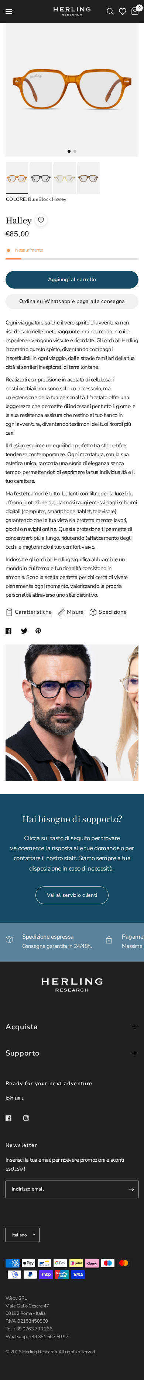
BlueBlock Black (41, 179)
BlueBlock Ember (88, 179)
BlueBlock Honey (17, 179)
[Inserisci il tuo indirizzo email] (131, 1189)
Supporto (23, 1053)
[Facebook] (14, 1118)
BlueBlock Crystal (64, 179)
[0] (133, 11)
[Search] (110, 11)
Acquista (22, 1027)
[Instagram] (31, 1118)
